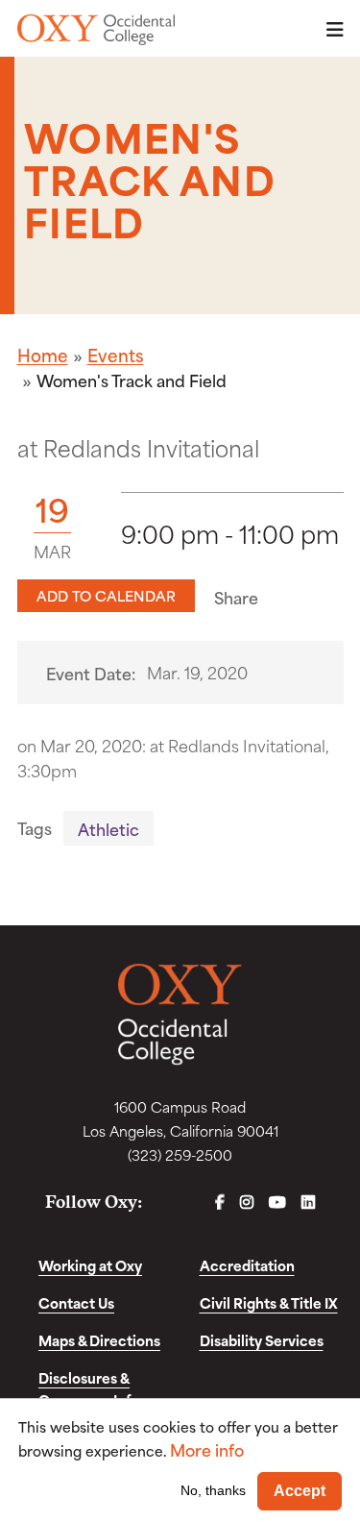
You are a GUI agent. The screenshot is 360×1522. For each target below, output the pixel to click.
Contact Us (76, 1302)
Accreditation (247, 1265)
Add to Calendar (106, 595)
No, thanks (213, 1490)
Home (42, 354)
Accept (299, 1491)
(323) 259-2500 (180, 1154)
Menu (329, 29)
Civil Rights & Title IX (269, 1302)
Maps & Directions (99, 1340)
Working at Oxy (90, 1265)
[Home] (96, 29)
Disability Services (262, 1340)
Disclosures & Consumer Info (88, 1388)
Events (115, 354)
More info (207, 1449)
